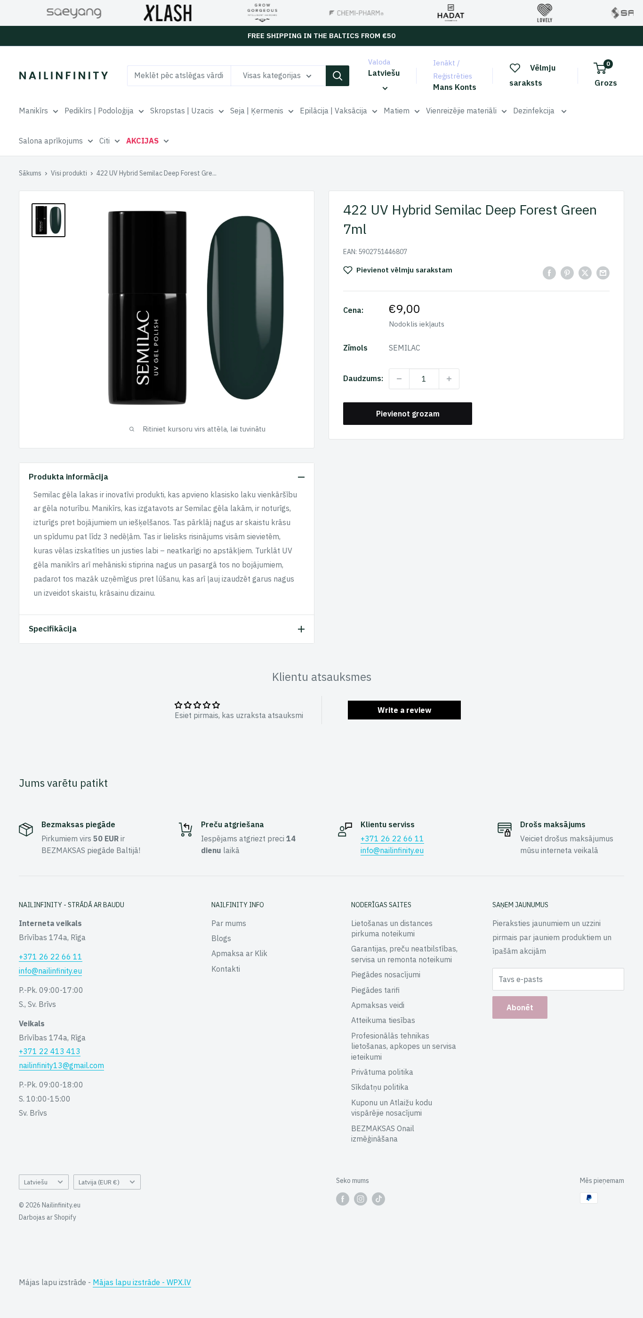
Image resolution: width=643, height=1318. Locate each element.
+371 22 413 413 (49, 1051)
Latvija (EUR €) (99, 1182)
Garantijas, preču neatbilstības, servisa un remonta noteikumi (404, 954)
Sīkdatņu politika (380, 1087)
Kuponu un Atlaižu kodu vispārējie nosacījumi (391, 1108)
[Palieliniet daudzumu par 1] (449, 379)
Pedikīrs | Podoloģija (99, 110)
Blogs (221, 938)
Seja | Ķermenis (256, 110)
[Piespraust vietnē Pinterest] (567, 272)
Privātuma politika (382, 1072)
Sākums (30, 173)
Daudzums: (363, 378)
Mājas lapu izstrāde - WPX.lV (142, 1282)
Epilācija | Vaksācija (333, 110)
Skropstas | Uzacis (182, 110)
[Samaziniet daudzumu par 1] (399, 379)
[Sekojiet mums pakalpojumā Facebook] (342, 1199)
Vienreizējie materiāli (461, 110)
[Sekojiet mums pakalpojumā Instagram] (360, 1199)
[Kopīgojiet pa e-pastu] (603, 272)
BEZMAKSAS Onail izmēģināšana (382, 1133)
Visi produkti (69, 173)
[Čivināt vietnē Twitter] (585, 272)
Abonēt (519, 1007)
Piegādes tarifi (375, 990)
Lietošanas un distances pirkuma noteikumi (392, 928)
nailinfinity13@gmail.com (61, 1065)
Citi (104, 140)
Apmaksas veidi (377, 1005)
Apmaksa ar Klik (239, 953)
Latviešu (36, 1182)
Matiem (397, 110)
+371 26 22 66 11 (392, 838)
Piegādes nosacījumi (385, 974)
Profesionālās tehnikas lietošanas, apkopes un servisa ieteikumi (403, 1046)
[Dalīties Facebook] (549, 272)
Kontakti (225, 969)
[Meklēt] (337, 75)
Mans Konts (454, 87)
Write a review (404, 710)
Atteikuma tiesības (383, 1020)
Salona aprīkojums (51, 140)
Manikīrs (33, 110)
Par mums (228, 923)
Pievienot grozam (408, 413)
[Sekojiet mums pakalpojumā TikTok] (378, 1199)
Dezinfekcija (534, 110)
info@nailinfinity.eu (392, 850)
